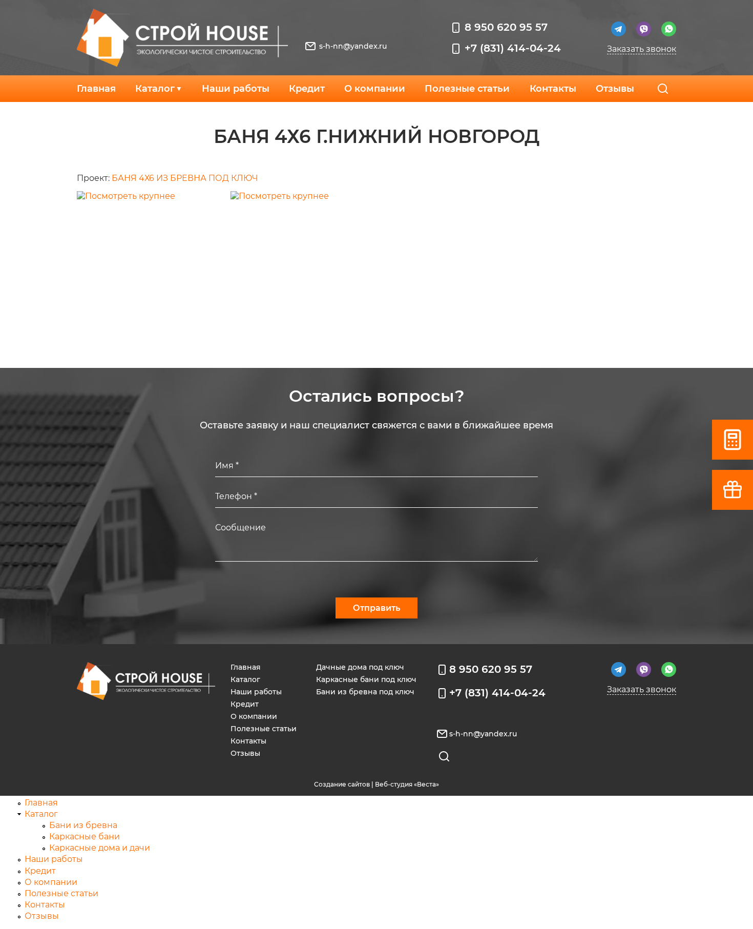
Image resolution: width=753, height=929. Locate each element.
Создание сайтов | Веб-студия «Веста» (376, 784)
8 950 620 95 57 (506, 27)
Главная (96, 88)
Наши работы (235, 88)
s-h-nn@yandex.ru (353, 46)
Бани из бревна (83, 825)
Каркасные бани (84, 836)
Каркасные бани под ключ (366, 679)
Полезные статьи (467, 88)
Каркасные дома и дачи (99, 848)
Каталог (155, 88)
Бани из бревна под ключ (365, 691)
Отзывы (615, 88)
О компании (374, 88)
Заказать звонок (641, 49)
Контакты (553, 88)
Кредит (307, 88)
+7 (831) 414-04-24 (513, 48)
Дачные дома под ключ (360, 667)
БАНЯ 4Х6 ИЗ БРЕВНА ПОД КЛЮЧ (185, 178)
